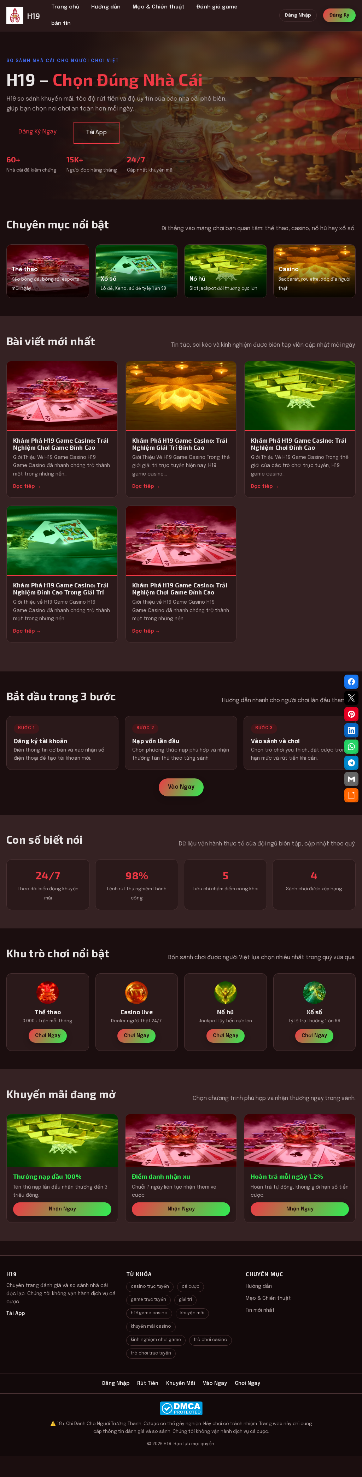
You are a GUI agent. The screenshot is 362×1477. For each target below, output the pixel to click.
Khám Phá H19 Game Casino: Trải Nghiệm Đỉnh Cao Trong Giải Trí (61, 588)
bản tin (61, 23)
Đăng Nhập (298, 15)
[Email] (351, 779)
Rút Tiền (147, 1383)
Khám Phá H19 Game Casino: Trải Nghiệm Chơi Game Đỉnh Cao (61, 444)
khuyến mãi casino (151, 1326)
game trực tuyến (148, 1300)
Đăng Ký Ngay (37, 132)
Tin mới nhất (260, 1310)
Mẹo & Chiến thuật (159, 7)
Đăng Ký (339, 15)
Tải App (96, 133)
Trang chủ (65, 7)
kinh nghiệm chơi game (156, 1340)
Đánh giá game (217, 7)
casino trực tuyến (150, 1287)
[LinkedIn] (351, 730)
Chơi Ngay (47, 1035)
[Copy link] (351, 795)
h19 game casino (149, 1313)
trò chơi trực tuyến (151, 1353)
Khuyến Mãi (180, 1383)
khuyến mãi (192, 1313)
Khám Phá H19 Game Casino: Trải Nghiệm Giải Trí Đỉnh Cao (180, 444)
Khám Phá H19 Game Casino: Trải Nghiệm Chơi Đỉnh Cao (298, 444)
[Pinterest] (351, 714)
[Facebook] (351, 682)
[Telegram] (351, 763)
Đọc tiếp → (27, 486)
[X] (351, 698)
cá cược (190, 1287)
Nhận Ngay (62, 1209)
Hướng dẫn (106, 7)
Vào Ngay (181, 787)
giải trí (185, 1300)
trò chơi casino (210, 1340)
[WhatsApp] (351, 747)
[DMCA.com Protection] (181, 1408)
